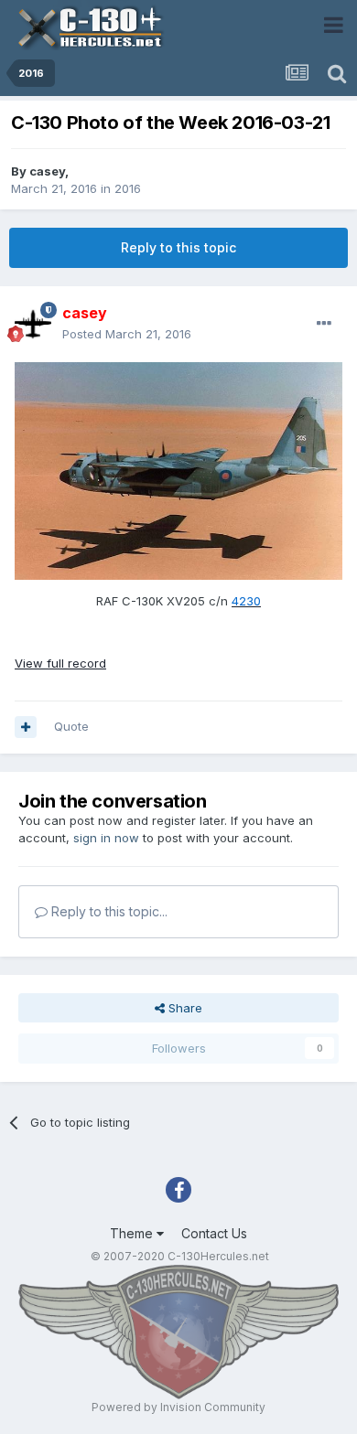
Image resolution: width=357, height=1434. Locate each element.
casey (47, 171)
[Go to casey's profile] (33, 323)
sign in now (106, 837)
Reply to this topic (178, 247)
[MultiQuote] (26, 727)
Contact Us (214, 1233)
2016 (127, 188)
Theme (133, 1233)
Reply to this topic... (108, 911)
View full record (60, 663)
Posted (126, 333)
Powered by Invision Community (178, 1407)
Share (183, 1008)
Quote (71, 726)
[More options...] (324, 324)
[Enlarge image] (178, 470)
